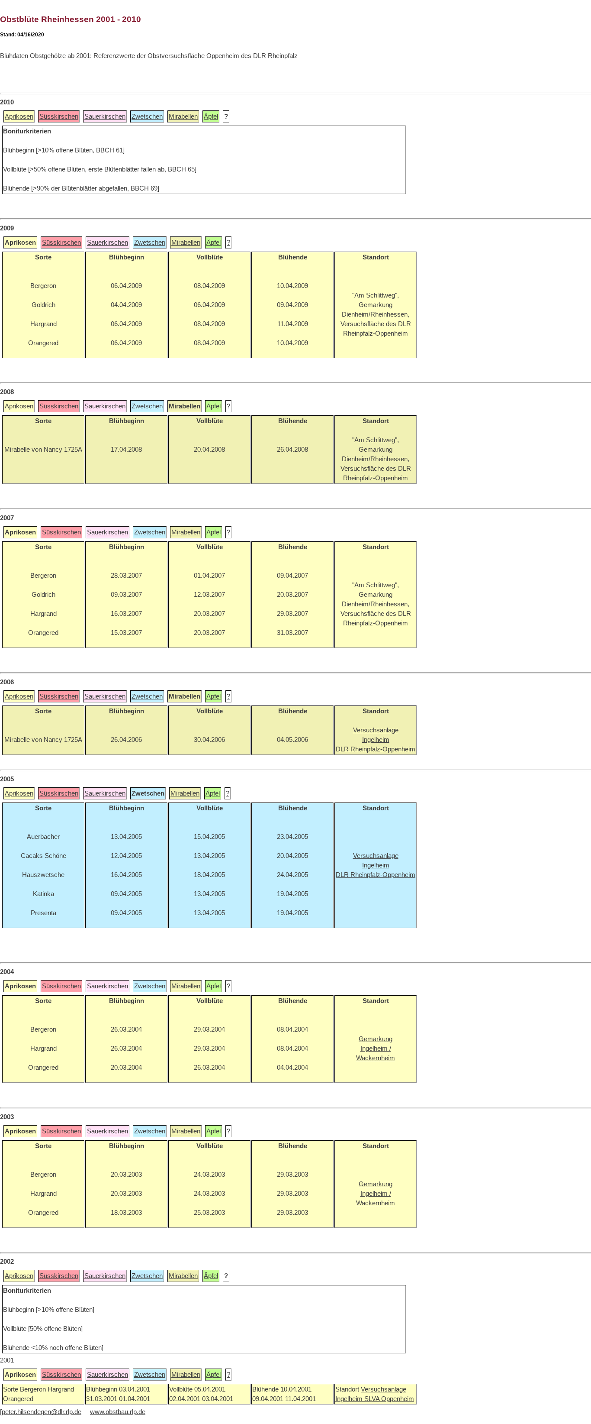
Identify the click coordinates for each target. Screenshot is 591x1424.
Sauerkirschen (104, 116)
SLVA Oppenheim (389, 1398)
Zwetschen (147, 116)
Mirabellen (183, 116)
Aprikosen (19, 116)
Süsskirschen (58, 116)
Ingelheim (349, 1398)
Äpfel (211, 116)
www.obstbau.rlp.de (117, 1411)
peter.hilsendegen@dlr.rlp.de (41, 1411)
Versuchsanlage (383, 1389)
